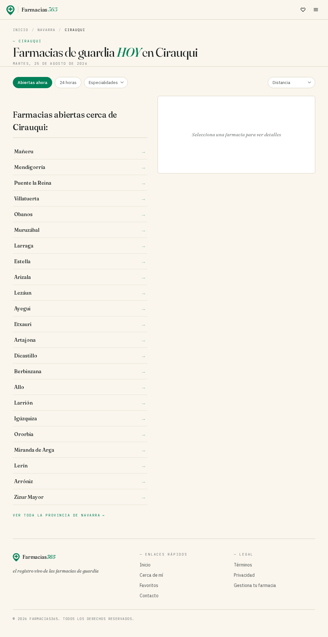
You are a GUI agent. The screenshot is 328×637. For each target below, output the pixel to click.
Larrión (80, 402)
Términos (243, 565)
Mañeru (80, 151)
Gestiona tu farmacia (255, 585)
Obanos (80, 214)
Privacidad (244, 575)
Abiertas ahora (32, 82)
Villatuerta (80, 198)
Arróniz (80, 481)
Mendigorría (80, 167)
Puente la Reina (80, 183)
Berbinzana (80, 371)
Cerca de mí (151, 575)
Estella (80, 261)
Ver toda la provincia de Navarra (59, 515)
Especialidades (103, 82)
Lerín (80, 465)
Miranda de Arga (80, 450)
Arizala (80, 277)
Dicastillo (80, 355)
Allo (80, 387)
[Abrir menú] (316, 9)
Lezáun (80, 292)
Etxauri (80, 324)
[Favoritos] (303, 9)
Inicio (21, 30)
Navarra (46, 30)
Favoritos (149, 585)
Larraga (80, 245)
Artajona (80, 340)
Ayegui (80, 308)
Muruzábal (80, 230)
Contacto (149, 596)
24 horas (68, 82)
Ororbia (80, 434)
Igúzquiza (80, 418)
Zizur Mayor (80, 497)
